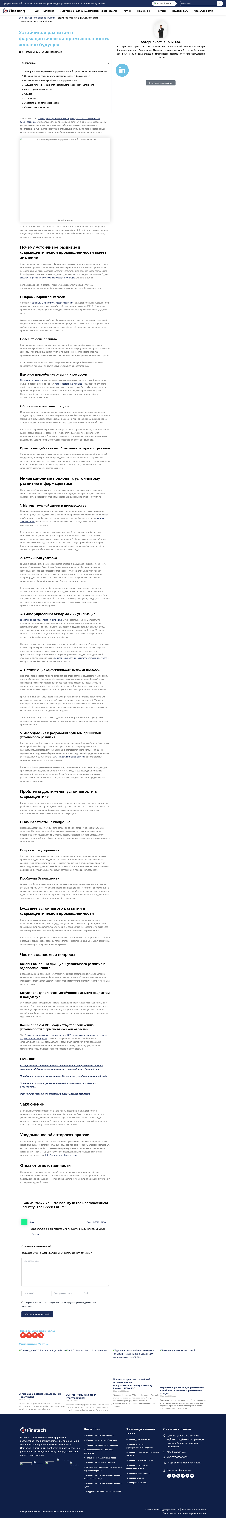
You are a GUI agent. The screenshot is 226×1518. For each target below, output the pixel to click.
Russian (167, 3)
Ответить (35, 1234)
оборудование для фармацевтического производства (88, 11)
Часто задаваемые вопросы (38, 89)
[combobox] (198, 3)
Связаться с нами (203, 11)
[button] (108, 63)
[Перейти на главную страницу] (33, 1430)
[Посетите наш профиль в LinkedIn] (122, 70)
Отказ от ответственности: (37, 107)
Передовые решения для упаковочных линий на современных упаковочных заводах (183, 1390)
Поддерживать (180, 11)
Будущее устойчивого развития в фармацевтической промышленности (59, 85)
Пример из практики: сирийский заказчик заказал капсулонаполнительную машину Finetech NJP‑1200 (132, 1384)
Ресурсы (161, 11)
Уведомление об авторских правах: (41, 103)
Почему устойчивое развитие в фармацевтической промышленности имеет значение (65, 71)
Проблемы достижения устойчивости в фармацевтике (50, 80)
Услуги (127, 11)
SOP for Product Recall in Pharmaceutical (81, 1396)
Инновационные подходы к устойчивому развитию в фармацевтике (57, 76)
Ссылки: (28, 94)
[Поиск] (220, 3)
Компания (48, 11)
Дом (37, 11)
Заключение (30, 98)
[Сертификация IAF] (26, 1466)
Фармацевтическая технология (40, 18)
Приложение (143, 11)
